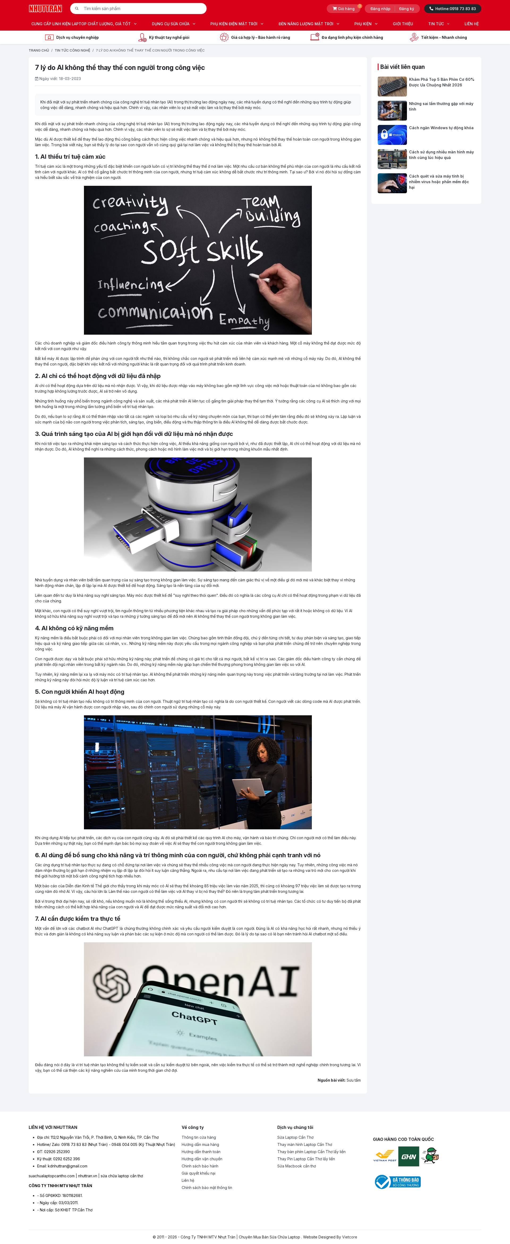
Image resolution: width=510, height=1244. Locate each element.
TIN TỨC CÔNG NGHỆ (72, 50)
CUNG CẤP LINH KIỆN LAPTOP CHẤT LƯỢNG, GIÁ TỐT (81, 24)
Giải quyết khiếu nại (198, 1173)
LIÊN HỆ (472, 24)
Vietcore (349, 1237)
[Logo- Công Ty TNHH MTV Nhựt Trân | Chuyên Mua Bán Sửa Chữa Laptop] (45, 8)
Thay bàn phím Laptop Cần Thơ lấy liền (311, 1151)
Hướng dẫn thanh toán (201, 1151)
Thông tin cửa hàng (199, 1137)
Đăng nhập (380, 8)
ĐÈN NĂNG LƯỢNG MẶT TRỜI (306, 24)
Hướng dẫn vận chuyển (202, 1159)
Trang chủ (39, 50)
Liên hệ (188, 1180)
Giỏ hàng (349, 7)
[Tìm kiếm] (76, 8)
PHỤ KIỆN (363, 24)
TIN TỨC (436, 24)
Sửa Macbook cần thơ (296, 1166)
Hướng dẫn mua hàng (200, 1144)
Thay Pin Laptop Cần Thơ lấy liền (306, 1159)
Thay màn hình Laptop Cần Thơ (304, 1144)
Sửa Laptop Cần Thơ (295, 1137)
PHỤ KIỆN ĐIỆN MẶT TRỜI (233, 24)
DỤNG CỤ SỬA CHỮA (170, 24)
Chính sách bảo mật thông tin (207, 1187)
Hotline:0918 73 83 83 (455, 8)
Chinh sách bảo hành (200, 1166)
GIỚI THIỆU (403, 24)
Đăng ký (406, 8)
